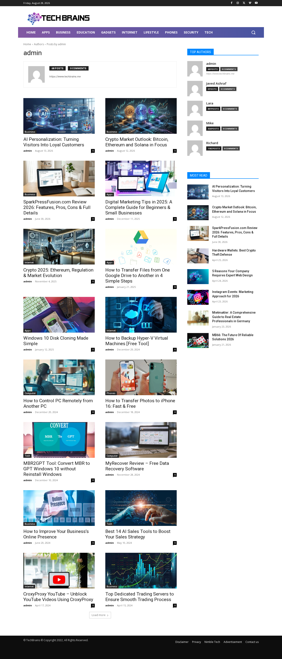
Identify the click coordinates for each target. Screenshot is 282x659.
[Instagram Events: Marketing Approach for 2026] (198, 297)
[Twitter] (244, 3)
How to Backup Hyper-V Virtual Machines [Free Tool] (136, 340)
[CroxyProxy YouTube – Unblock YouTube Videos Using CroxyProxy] (59, 570)
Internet (29, 262)
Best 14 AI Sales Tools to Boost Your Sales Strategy (138, 534)
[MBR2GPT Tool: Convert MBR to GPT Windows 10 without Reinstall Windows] (59, 440)
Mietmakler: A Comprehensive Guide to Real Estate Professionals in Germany (234, 317)
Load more (99, 615)
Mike (210, 123)
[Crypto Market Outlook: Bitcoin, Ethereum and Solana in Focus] (141, 116)
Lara (209, 103)
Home (27, 44)
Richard (212, 143)
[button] (253, 32)
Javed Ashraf (216, 83)
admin (27, 150)
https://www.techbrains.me (65, 76)
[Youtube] (256, 3)
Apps (110, 194)
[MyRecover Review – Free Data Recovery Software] (141, 440)
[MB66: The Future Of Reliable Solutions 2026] (198, 340)
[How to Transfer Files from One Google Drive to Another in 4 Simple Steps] (141, 246)
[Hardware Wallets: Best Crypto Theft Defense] (198, 255)
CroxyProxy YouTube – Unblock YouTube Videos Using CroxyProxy (58, 596)
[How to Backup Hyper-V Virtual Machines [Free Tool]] (141, 315)
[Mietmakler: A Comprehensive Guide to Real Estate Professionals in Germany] (198, 318)
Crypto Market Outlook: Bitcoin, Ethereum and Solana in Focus (136, 142)
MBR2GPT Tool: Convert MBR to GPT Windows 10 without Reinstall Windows (56, 469)
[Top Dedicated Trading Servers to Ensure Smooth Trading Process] (141, 570)
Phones (111, 393)
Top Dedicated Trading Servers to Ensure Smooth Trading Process (139, 596)
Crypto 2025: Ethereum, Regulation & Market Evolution (58, 272)
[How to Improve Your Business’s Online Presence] (59, 508)
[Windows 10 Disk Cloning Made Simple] (59, 315)
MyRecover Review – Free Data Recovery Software (137, 466)
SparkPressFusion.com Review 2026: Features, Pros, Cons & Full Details (57, 207)
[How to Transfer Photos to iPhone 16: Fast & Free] (141, 377)
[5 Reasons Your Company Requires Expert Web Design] (198, 276)
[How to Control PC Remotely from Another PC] (59, 377)
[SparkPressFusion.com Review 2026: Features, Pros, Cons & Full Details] (59, 178)
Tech (27, 455)
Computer (30, 393)
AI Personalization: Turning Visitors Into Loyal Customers (53, 142)
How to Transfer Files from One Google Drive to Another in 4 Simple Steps (137, 275)
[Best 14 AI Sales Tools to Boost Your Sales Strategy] (141, 508)
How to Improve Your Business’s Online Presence (56, 534)
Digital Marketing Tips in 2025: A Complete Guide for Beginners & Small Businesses (138, 207)
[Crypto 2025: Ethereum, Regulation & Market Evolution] (59, 246)
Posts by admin (56, 44)
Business (30, 131)
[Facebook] (231, 3)
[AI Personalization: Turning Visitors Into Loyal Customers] (59, 116)
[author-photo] (38, 74)
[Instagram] (237, 3)
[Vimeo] (249, 3)
